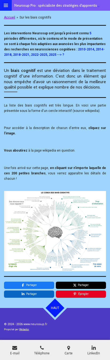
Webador (24, 329)
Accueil (9, 17)
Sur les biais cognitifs (35, 17)
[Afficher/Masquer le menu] (6, 5)
